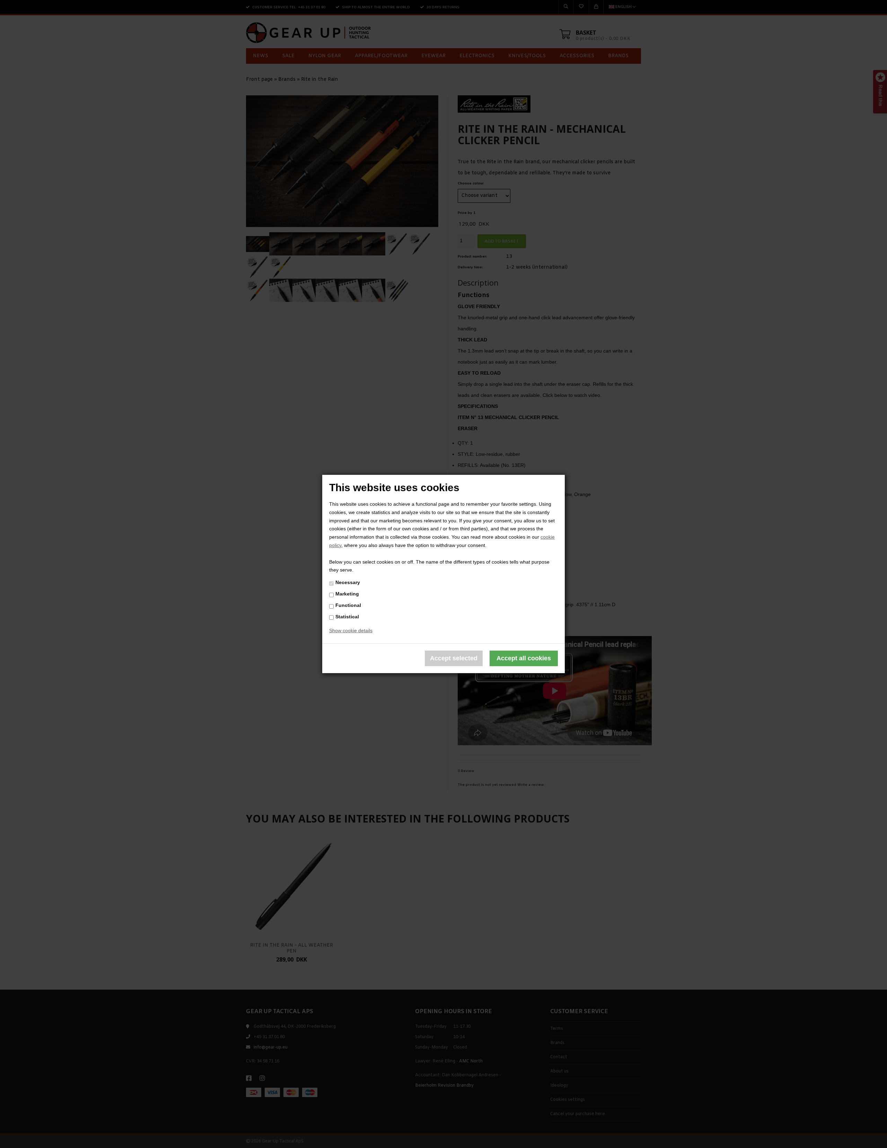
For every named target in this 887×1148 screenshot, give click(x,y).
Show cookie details (350, 630)
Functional (348, 605)
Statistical (347, 616)
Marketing (347, 594)
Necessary (347, 582)
